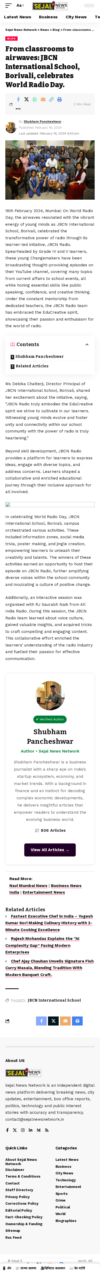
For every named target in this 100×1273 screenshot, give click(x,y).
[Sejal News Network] (50, 5)
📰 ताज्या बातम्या (25, 1268)
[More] (18, 108)
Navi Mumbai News (28, 885)
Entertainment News (44, 892)
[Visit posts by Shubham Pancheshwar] (11, 127)
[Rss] (47, 1131)
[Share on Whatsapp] (34, 99)
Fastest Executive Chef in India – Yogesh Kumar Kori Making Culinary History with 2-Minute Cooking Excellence (49, 923)
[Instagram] (22, 1131)
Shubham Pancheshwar (42, 121)
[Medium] (38, 1131)
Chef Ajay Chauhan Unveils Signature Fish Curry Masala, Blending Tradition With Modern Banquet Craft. (49, 968)
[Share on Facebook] (18, 99)
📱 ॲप (6, 1268)
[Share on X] (26, 99)
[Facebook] (7, 1131)
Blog (11, 38)
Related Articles (32, 366)
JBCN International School (54, 1000)
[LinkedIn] (30, 1131)
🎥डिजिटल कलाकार (53, 1268)
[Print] (59, 99)
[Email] (43, 99)
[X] (15, 1131)
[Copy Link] (51, 99)
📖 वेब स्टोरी (77, 1268)
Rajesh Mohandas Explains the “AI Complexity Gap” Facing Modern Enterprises (42, 945)
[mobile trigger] (9, 5)
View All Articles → (50, 849)
